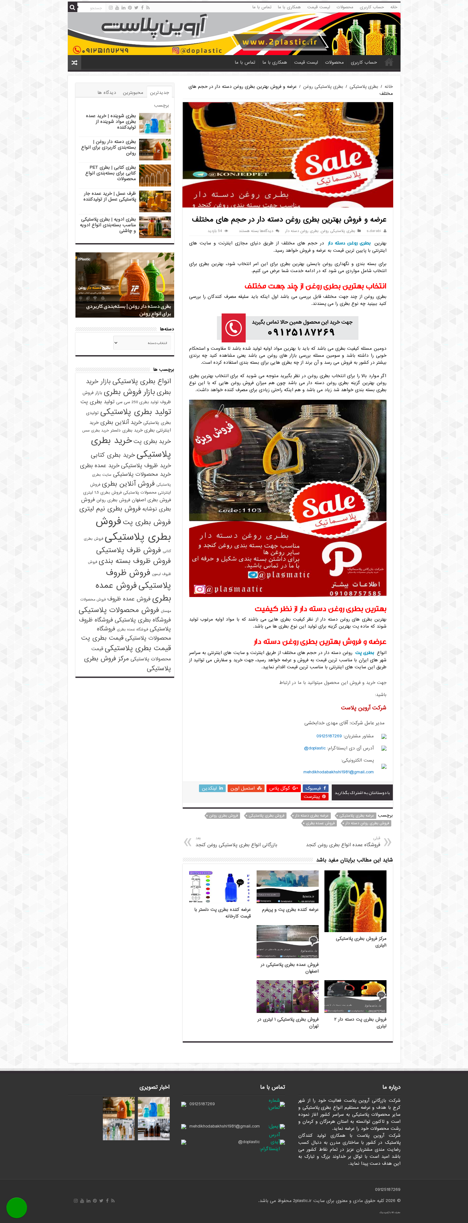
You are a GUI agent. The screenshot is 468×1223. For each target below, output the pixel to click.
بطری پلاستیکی (364, 86)
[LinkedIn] (123, 7)
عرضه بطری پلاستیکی (356, 816)
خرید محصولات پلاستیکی (142, 474)
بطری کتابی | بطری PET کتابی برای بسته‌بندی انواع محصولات (110, 173)
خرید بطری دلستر (126, 430)
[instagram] (110, 7)
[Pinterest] (129, 7)
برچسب (161, 105)
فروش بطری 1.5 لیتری (102, 492)
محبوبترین (133, 92)
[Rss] (147, 7)
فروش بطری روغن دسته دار (367, 823)
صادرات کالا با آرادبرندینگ (390, 1212)
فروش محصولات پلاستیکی (119, 610)
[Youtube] (117, 7)
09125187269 (329, 736)
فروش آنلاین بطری (128, 484)
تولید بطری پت (98, 402)
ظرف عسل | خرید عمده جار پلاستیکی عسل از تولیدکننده (109, 196)
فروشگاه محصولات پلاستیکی (134, 633)
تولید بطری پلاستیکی (135, 412)
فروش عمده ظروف (129, 598)
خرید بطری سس (95, 430)
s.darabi (374, 231)
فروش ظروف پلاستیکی (138, 579)
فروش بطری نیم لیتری (110, 509)
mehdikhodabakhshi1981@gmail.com (338, 772)
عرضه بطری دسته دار (312, 816)
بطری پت (364, 653)
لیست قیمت (318, 7)
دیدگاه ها (106, 92)
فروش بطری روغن (223, 816)
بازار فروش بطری (129, 392)
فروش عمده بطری (320, 823)
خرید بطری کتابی (113, 455)
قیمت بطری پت (102, 638)
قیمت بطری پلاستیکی (138, 648)
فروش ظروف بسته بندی (135, 561)
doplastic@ (315, 748)
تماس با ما (262, 7)
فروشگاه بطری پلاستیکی (143, 619)
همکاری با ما (289, 7)
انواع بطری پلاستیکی (141, 381)
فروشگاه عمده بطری (132, 629)
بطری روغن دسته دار (301, 231)
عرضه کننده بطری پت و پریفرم (290, 909)
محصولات (345, 7)
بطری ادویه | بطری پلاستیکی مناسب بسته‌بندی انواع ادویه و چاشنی (108, 225)
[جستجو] (72, 7)
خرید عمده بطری (99, 465)
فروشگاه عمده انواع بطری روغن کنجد (343, 842)
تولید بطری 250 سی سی (137, 402)
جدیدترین (159, 92)
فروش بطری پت (147, 522)
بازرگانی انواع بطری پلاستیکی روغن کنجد (236, 842)
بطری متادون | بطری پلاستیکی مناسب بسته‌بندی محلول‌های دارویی (133, 310)
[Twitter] (136, 7)
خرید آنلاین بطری (121, 422)
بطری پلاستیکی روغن (323, 86)
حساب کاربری (372, 7)
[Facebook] (142, 7)
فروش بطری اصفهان (151, 499)
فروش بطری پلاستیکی (266, 816)
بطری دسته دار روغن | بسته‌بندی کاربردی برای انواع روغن (108, 147)
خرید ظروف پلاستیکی (146, 465)
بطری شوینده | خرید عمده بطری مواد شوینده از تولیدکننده (111, 121)
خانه (393, 7)
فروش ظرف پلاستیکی (128, 550)
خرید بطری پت (152, 441)
